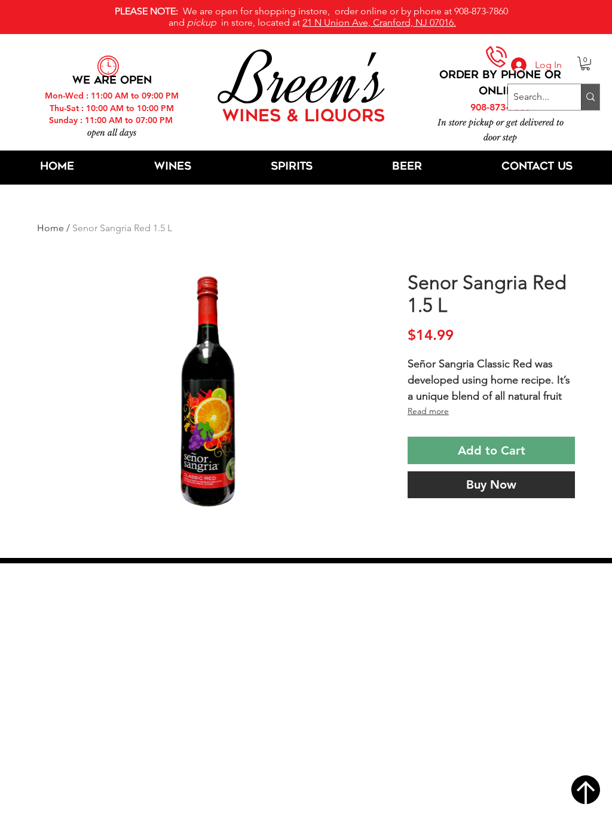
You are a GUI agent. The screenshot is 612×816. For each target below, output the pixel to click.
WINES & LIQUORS (303, 117)
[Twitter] (310, 627)
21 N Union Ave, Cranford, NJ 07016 (312, 590)
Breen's (306, 81)
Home (50, 228)
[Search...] (590, 97)
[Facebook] (281, 627)
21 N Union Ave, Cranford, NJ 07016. (379, 22)
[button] (585, 63)
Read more (428, 411)
